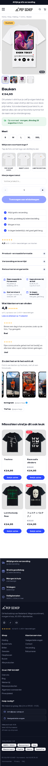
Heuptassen (7, 655)
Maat (5, 131)
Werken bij (6, 682)
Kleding (15, 17)
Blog (4, 678)
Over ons (5, 675)
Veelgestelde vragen (34, 640)
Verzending (30, 647)
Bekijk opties (12, 477)
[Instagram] (4, 622)
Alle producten (8, 662)
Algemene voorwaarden (12, 689)
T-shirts (22, 17)
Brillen (4, 647)
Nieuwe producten (9, 686)
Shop (9, 17)
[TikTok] (10, 622)
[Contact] (16, 622)
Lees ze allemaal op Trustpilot (15, 316)
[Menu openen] (3, 9)
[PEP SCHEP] (24, 9)
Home (4, 17)
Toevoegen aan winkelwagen (24, 199)
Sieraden (5, 651)
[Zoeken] (40, 9)
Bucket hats (7, 644)
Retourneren (30, 651)
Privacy (17, 761)
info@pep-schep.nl (15, 712)
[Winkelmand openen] (45, 9)
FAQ (23, 761)
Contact (28, 644)
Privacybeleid (7, 693)
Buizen (4, 658)
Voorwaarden (7, 761)
